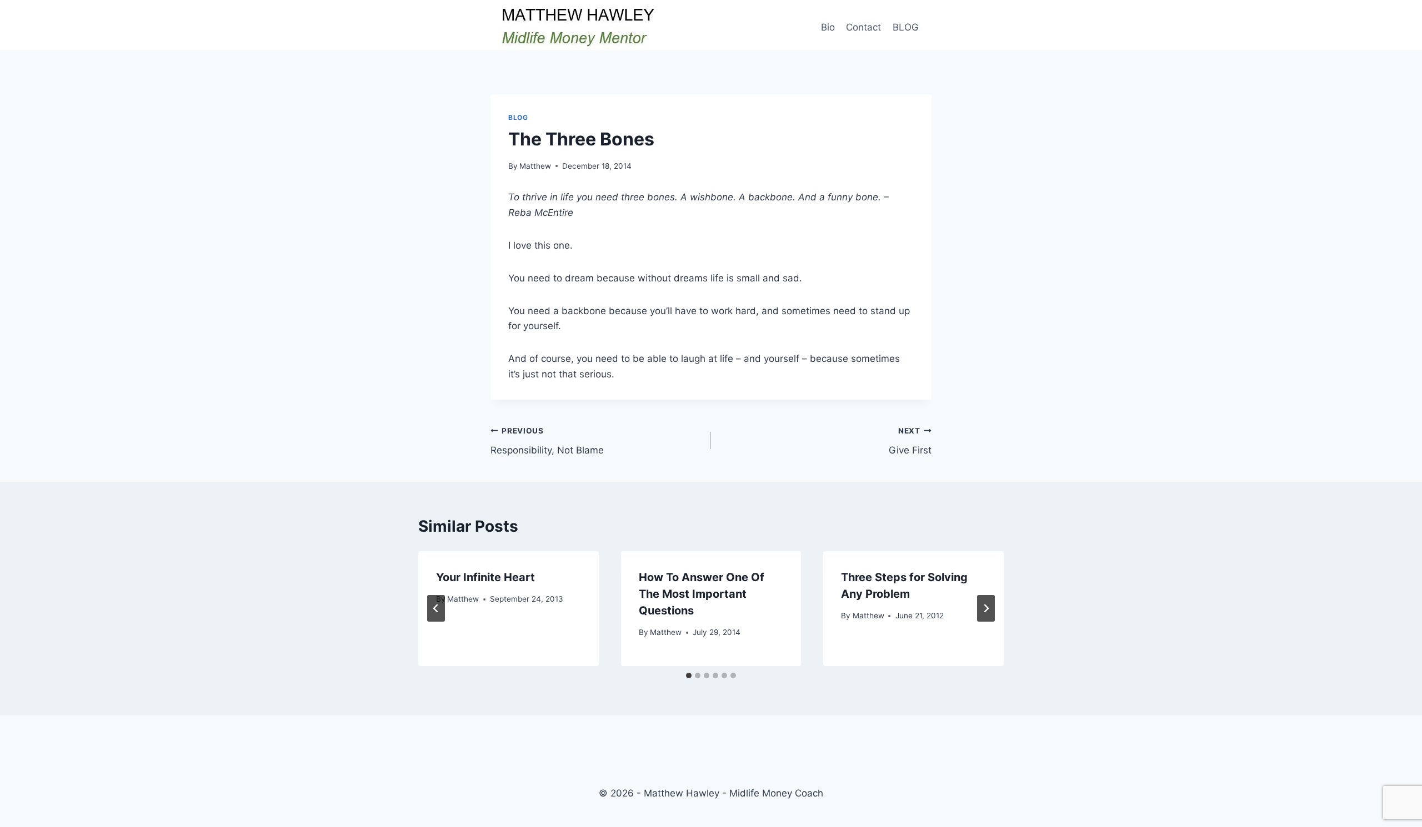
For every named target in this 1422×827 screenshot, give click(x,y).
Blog (518, 117)
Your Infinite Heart (485, 577)
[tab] (689, 675)
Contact (863, 27)
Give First (910, 441)
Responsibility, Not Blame (547, 441)
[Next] (986, 608)
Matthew (535, 166)
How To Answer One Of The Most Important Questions (701, 594)
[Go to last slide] (436, 608)
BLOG (906, 27)
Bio (828, 27)
